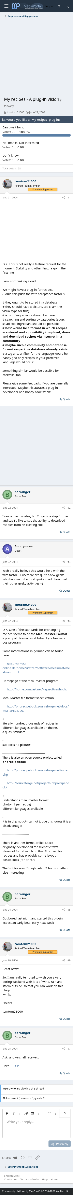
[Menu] (6, 6)
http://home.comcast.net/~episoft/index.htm (38, 689)
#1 (69, 197)
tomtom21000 (15, 112)
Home (54, 1179)
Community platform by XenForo (36, 1191)
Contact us (10, 1179)
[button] (7, 1113)
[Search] (67, 6)
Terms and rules (29, 1179)
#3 (69, 562)
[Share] (63, 197)
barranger (22, 492)
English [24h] (11, 1176)
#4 (69, 621)
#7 (69, 1048)
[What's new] (59, 6)
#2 (69, 507)
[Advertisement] (36, 57)
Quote (66, 399)
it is (16, 1066)
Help (45, 1179)
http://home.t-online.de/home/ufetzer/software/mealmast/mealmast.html (36, 668)
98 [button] (9, 132)
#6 (69, 960)
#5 (69, 909)
